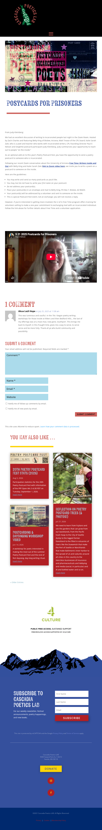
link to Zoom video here (53, 166)
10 (74, 497)
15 (85, 497)
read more (17, 494)
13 (80, 497)
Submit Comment (86, 414)
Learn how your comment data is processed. (60, 426)
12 (78, 497)
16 (87, 497)
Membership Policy (59, 820)
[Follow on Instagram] (51, 780)
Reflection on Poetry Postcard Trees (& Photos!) (71, 513)
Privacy (38, 820)
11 (76, 497)
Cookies (47, 820)
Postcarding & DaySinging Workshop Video (28, 536)
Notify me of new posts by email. (22, 408)
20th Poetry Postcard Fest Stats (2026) (29, 471)
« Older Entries (17, 582)
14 (83, 497)
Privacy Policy (58, 733)
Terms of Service (73, 733)
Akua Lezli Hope (26, 311)
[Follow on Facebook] (51, 792)
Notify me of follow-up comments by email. (27, 403)
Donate (51, 768)
